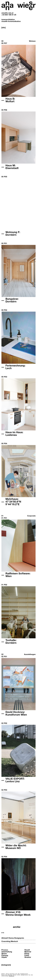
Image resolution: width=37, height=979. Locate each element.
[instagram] (6, 965)
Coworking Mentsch (9, 941)
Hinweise (11, 976)
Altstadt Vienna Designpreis (12, 938)
